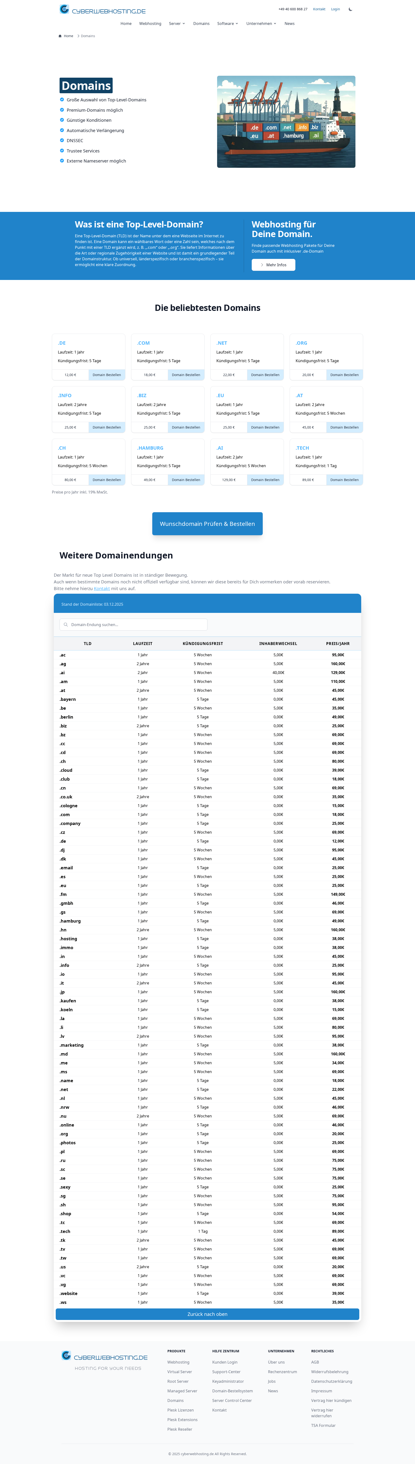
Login (335, 9)
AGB (315, 1362)
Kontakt (319, 9)
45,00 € (308, 427)
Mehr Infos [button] (276, 264)
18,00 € (149, 374)
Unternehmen (259, 23)
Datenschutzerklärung (331, 1381)
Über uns (276, 1362)
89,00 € (308, 479)
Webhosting (150, 23)
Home (126, 23)
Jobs (272, 1381)
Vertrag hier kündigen (331, 1400)
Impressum (321, 1391)
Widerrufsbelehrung (329, 1371)
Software (225, 23)
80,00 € (70, 479)
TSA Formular (323, 1425)
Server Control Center (232, 1400)
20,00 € (308, 374)
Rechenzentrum (282, 1371)
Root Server (178, 1381)
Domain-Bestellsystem (232, 1391)
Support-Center (226, 1371)
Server (175, 23)
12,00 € (70, 374)
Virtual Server (179, 1371)
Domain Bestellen (107, 374)
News (290, 23)
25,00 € (70, 427)
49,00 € (149, 479)
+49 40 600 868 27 (293, 9)
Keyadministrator (228, 1381)
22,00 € (229, 374)
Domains (201, 23)
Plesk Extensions (182, 1419)
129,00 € (229, 479)
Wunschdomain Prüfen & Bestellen (207, 524)
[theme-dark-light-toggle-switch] (350, 9)
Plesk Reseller (179, 1429)
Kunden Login (225, 1362)
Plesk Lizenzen (180, 1410)
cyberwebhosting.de (197, 1454)
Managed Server (182, 1391)
